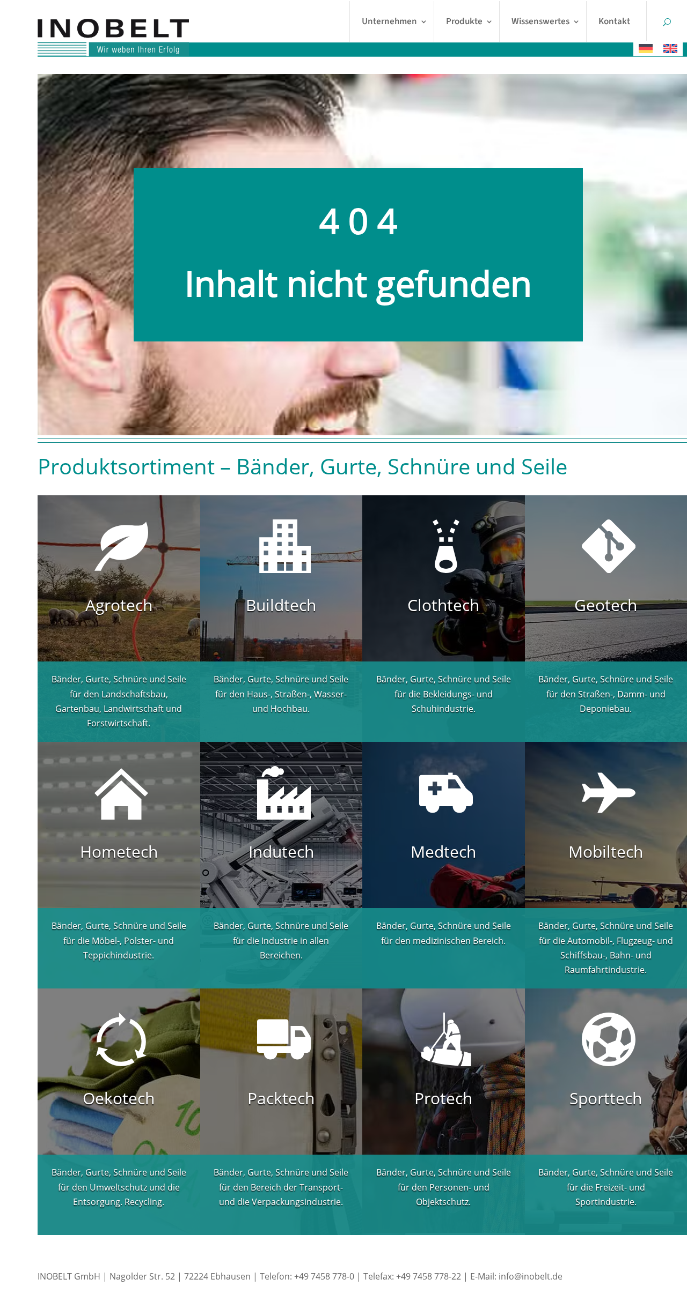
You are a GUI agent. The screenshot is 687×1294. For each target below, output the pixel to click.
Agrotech (118, 605)
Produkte (464, 21)
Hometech (119, 851)
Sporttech (605, 1098)
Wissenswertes (540, 21)
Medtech (443, 851)
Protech (443, 1098)
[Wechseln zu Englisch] (670, 48)
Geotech (605, 605)
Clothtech (443, 605)
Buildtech (281, 605)
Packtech (281, 1098)
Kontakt (614, 21)
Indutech (281, 851)
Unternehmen (389, 21)
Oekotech (119, 1098)
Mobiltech (605, 851)
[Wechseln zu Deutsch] (645, 48)
